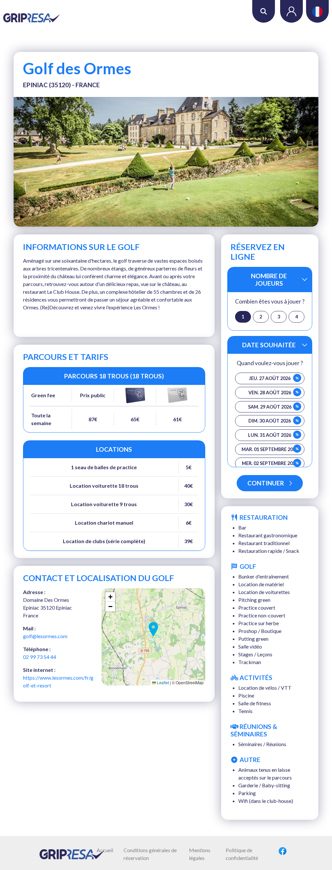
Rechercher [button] (263, 11)
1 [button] (243, 316)
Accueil (105, 850)
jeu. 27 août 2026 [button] (274, 378)
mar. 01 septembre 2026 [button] (270, 449)
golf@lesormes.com (45, 636)
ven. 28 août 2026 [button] (273, 392)
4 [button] (296, 316)
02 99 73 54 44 (39, 657)
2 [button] (260, 316)
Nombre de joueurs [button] (269, 279)
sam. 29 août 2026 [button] (273, 407)
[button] (153, 629)
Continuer (265, 483)
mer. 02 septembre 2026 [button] (270, 463)
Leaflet (162, 682)
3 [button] (279, 316)
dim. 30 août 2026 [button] (273, 421)
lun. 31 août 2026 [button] (273, 435)
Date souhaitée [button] (269, 345)
